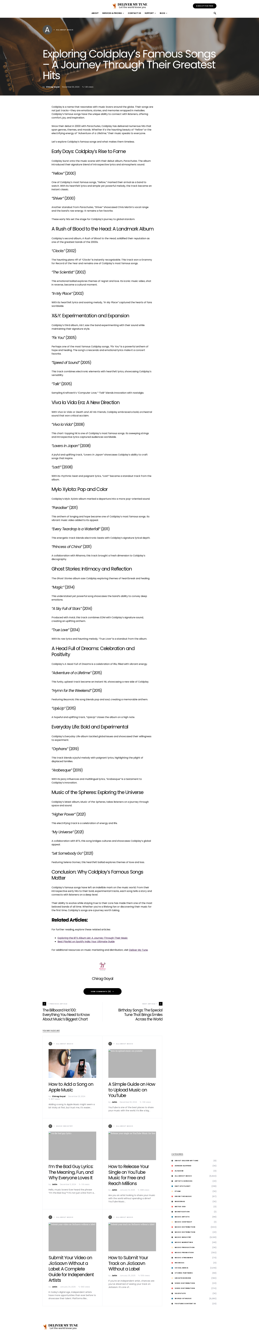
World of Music (183, 1298)
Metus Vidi (180, 1206)
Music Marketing (184, 1242)
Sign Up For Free (204, 6)
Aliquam (179, 1171)
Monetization (182, 1212)
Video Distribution (185, 1283)
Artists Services (183, 1181)
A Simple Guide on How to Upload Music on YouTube (131, 1090)
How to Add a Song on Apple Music (71, 1087)
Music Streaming (184, 1258)
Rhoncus (179, 1263)
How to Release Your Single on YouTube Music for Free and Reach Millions (128, 1175)
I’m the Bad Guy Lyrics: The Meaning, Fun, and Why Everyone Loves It (71, 1172)
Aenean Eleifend (183, 1166)
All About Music (183, 1176)
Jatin (114, 1102)
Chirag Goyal (53, 87)
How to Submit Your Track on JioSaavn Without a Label (128, 1263)
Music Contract (183, 1222)
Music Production (185, 1247)
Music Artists (182, 1217)
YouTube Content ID (185, 1303)
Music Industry (183, 1237)
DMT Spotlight (183, 1186)
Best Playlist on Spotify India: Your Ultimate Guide (86, 941)
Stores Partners (184, 1273)
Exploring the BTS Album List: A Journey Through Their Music (93, 938)
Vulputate (180, 1293)
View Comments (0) (101, 991)
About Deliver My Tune (186, 1160)
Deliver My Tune (138, 950)
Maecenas (180, 1201)
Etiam (178, 1191)
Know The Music (183, 1196)
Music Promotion (184, 1252)
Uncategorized (183, 1278)
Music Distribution (185, 1227)
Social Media (181, 1268)
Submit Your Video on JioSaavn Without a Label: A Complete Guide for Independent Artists (71, 1268)
